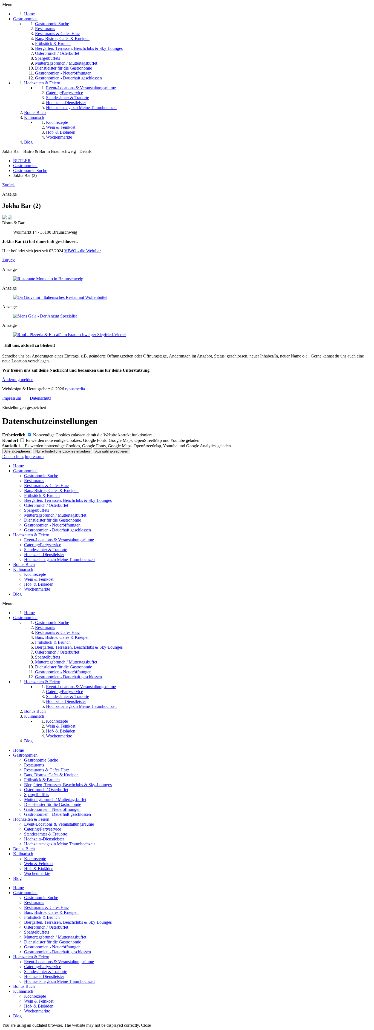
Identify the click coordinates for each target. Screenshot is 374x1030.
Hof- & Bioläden (38, 584)
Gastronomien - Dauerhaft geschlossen (57, 530)
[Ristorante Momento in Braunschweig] (48, 278)
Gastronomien (25, 470)
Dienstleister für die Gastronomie (52, 520)
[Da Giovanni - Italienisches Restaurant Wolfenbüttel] (60, 297)
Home (18, 466)
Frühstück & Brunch (42, 495)
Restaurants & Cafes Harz (46, 485)
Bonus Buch (24, 564)
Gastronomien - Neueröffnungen (52, 525)
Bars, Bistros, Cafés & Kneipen (51, 490)
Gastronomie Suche (41, 475)
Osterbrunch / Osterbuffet (46, 505)
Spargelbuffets (36, 510)
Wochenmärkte (37, 589)
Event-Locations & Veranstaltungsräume (59, 539)
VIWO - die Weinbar (82, 250)
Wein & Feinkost (38, 579)
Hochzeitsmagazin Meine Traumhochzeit (59, 559)
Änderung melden (17, 379)
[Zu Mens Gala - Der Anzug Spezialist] (45, 316)
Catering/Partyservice (42, 544)
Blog (17, 594)
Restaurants (34, 480)
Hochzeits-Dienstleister (44, 554)
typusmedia (75, 389)
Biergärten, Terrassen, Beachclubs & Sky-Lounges (68, 500)
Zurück (8, 184)
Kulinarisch (23, 569)
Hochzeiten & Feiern (31, 535)
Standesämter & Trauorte (45, 549)
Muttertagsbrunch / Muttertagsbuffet (55, 515)
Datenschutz (40, 398)
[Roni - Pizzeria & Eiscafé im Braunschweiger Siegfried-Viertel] (69, 334)
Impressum (11, 398)
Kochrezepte (35, 574)
